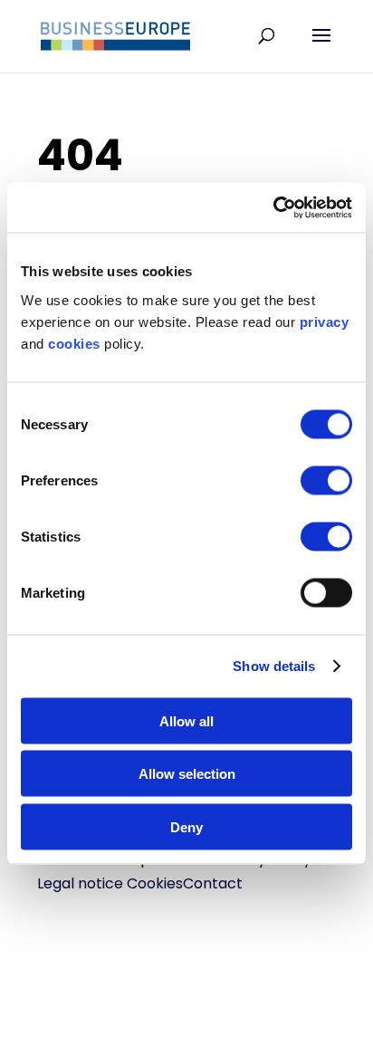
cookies (74, 342)
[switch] (326, 479)
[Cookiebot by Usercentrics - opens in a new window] (273, 207)
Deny (186, 826)
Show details (274, 666)
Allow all (186, 720)
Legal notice (80, 883)
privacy (324, 321)
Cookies (155, 883)
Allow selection (187, 774)
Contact (213, 883)
